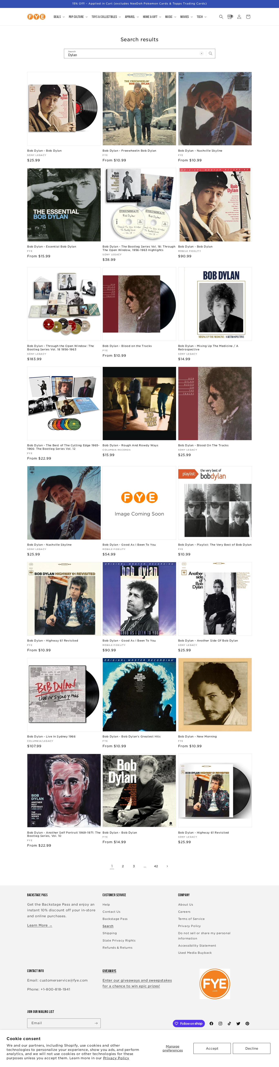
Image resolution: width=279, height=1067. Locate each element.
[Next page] (167, 866)
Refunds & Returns (117, 947)
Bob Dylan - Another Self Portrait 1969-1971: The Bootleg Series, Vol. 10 (64, 834)
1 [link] (112, 866)
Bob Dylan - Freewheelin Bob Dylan (129, 150)
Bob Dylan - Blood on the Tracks (127, 346)
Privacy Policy (116, 1058)
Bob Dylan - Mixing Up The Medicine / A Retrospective (208, 347)
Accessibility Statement (197, 945)
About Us (185, 904)
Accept (212, 1048)
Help (106, 904)
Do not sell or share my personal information (204, 936)
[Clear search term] (201, 53)
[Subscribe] (96, 1023)
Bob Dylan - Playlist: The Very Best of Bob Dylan (215, 544)
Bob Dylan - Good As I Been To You (129, 544)
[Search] (210, 53)
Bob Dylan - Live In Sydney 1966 (51, 736)
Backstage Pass (115, 918)
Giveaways (109, 971)
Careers (184, 911)
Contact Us (111, 911)
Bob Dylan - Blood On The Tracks (203, 445)
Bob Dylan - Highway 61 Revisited (52, 640)
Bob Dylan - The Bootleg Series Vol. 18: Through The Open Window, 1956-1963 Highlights (139, 248)
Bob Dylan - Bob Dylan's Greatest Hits (132, 736)
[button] (58, 16)
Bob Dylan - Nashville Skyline (200, 150)
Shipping (110, 933)
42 (156, 866)
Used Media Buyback (195, 952)
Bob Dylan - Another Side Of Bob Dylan (208, 640)
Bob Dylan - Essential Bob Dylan (51, 246)
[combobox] (139, 53)
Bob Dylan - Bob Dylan (44, 150)
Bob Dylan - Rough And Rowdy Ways (130, 445)
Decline (251, 1048)
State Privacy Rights (119, 940)
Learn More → (39, 925)
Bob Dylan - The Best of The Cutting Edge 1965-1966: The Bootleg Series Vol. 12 (63, 447)
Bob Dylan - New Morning (197, 736)
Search (108, 926)
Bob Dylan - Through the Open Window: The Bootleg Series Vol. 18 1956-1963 (60, 347)
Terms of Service (191, 918)
